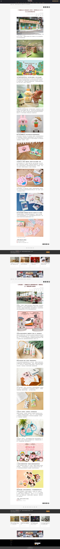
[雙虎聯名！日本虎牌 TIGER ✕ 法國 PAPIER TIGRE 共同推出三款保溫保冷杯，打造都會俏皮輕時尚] (14, 521)
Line (10, 543)
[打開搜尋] (58, 1)
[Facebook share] (43, 7)
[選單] (1, 1)
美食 (18, 2)
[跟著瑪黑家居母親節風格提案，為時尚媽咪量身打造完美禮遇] (45, 262)
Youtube (11, 544)
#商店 (36, 15)
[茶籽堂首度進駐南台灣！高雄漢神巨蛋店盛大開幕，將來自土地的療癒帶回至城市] (25, 521)
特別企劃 (33, 2)
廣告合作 (40, 2)
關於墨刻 (43, 2)
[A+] (12, 7)
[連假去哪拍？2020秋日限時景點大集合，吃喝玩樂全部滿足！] (35, 262)
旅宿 (20, 2)
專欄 (30, 2)
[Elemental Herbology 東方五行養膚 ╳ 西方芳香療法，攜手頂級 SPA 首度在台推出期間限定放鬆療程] (45, 521)
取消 (37, 544)
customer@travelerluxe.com (30, 548)
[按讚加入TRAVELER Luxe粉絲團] (53, 1)
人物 (28, 2)
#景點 (40, 15)
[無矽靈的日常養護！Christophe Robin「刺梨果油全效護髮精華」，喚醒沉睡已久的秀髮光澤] (35, 521)
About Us (11, 541)
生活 (23, 2)
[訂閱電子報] (57, 1)
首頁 (11, 4)
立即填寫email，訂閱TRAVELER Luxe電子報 (38, 541)
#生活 (42, 15)
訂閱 (47, 252)
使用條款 (11, 545)
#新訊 (38, 15)
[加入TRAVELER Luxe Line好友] (55, 1)
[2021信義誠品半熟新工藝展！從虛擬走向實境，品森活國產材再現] (25, 262)
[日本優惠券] (30, 274)
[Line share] (49, 7)
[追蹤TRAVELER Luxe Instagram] (54, 1)
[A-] (11, 7)
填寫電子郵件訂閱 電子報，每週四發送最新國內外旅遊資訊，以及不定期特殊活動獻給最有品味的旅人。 (21, 252)
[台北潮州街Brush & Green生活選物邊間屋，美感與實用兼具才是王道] (14, 262)
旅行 (16, 2)
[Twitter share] (45, 7)
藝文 (25, 2)
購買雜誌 (37, 2)
